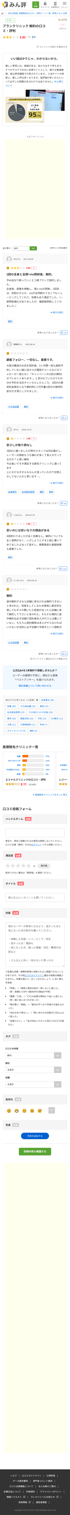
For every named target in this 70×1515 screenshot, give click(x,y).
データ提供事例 (20, 1480)
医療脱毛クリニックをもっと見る (51, 794)
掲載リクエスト (14, 1496)
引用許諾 (50, 1475)
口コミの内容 (11, 1048)
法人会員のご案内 (47, 1486)
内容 (12, 913)
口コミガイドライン (34, 975)
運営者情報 (41, 1502)
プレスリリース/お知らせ (43, 1496)
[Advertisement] (35, 164)
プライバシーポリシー (51, 1491)
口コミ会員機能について (21, 1486)
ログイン (35, 844)
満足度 (13, 855)
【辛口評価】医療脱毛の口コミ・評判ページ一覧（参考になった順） (37, 13)
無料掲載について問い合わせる (35, 685)
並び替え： (8, 248)
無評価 (44, 865)
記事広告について (12, 1491)
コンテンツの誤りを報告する (53, 46)
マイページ (45, 7)
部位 (7, 1062)
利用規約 (30, 1491)
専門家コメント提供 (42, 1480)
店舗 (7, 1077)
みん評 (14, 5)
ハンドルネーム (14, 819)
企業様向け (55, 7)
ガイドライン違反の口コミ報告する (50, 658)
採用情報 (22, 1502)
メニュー (64, 7)
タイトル (14, 883)
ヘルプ (13, 1475)
